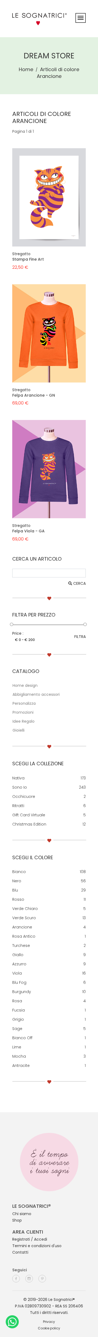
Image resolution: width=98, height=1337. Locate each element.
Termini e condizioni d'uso (37, 1246)
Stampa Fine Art (28, 259)
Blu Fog (19, 982)
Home (26, 69)
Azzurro (19, 964)
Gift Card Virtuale (28, 815)
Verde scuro (24, 918)
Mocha (19, 1056)
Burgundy (21, 991)
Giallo (17, 954)
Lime (16, 1047)
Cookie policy (49, 1328)
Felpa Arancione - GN (33, 395)
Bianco (19, 871)
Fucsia (18, 1010)
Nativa (18, 778)
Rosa (17, 1001)
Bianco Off (22, 1038)
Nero (16, 881)
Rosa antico (23, 936)
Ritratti (18, 805)
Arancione (22, 927)
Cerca (79, 583)
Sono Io (19, 787)
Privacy (49, 1321)
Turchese (21, 945)
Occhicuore (23, 796)
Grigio (18, 1019)
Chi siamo (21, 1213)
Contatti (20, 1252)
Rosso (18, 899)
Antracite (21, 1065)
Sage (17, 1028)
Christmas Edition (29, 824)
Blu (15, 890)
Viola (17, 973)
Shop (17, 1220)
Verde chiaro (25, 908)
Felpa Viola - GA (28, 531)
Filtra (80, 636)
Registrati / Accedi (29, 1239)
